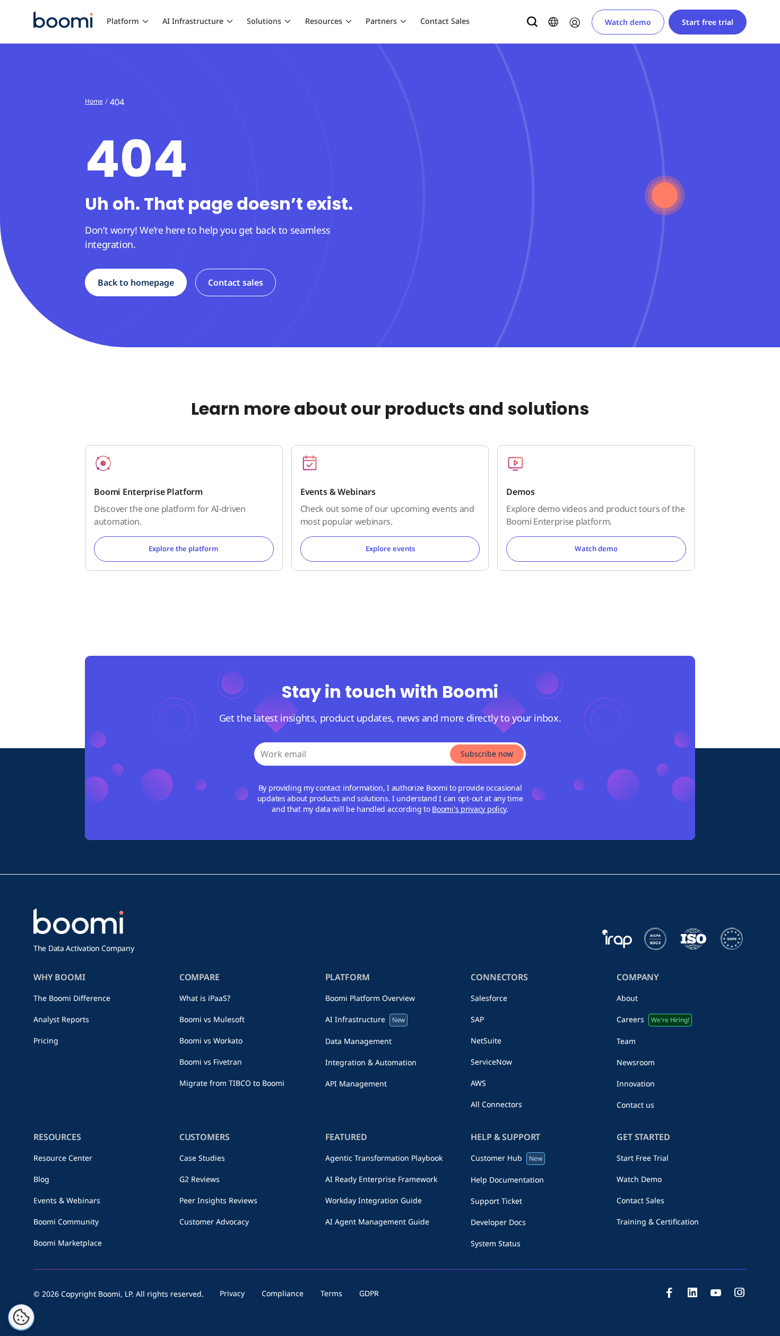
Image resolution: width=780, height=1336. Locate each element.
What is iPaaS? (204, 998)
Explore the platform (184, 548)
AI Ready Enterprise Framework (381, 1179)
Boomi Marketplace (67, 1243)
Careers (653, 1019)
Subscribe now (487, 754)
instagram (739, 1292)
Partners (381, 21)
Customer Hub (506, 1158)
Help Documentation (507, 1180)
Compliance (283, 1293)
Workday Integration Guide (373, 1200)
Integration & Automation (371, 1062)
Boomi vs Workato (210, 1040)
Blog (41, 1179)
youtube (715, 1292)
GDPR (369, 1293)
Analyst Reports (61, 1019)
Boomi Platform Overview (370, 998)
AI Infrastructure (192, 21)
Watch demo (628, 22)
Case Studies (202, 1158)
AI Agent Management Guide (377, 1222)
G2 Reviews (199, 1179)
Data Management (358, 1041)
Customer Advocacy (214, 1222)
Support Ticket (496, 1201)
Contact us (635, 1105)
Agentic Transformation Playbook (384, 1158)
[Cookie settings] (21, 1317)
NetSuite (486, 1040)
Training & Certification (658, 1222)
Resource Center (62, 1158)
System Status (496, 1243)
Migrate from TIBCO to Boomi (231, 1083)
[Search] (532, 21)
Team (626, 1041)
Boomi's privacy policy (469, 809)
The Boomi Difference (71, 998)
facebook (669, 1292)
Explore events (390, 548)
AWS (478, 1083)
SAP (477, 1019)
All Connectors (496, 1104)
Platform (123, 21)
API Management (356, 1083)
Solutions (264, 21)
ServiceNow (491, 1062)
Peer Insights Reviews (218, 1200)
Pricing (45, 1040)
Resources (323, 21)
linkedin (692, 1292)
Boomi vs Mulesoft (212, 1019)
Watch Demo (639, 1179)
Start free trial (707, 22)
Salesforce (489, 998)
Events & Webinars (66, 1200)
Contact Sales (445, 21)
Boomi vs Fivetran (210, 1062)
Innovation (636, 1083)
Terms (331, 1293)
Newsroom (636, 1062)
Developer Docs (498, 1222)
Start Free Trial (643, 1158)
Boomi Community (66, 1222)
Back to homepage (136, 282)
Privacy (232, 1293)
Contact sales (235, 282)
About (627, 998)
